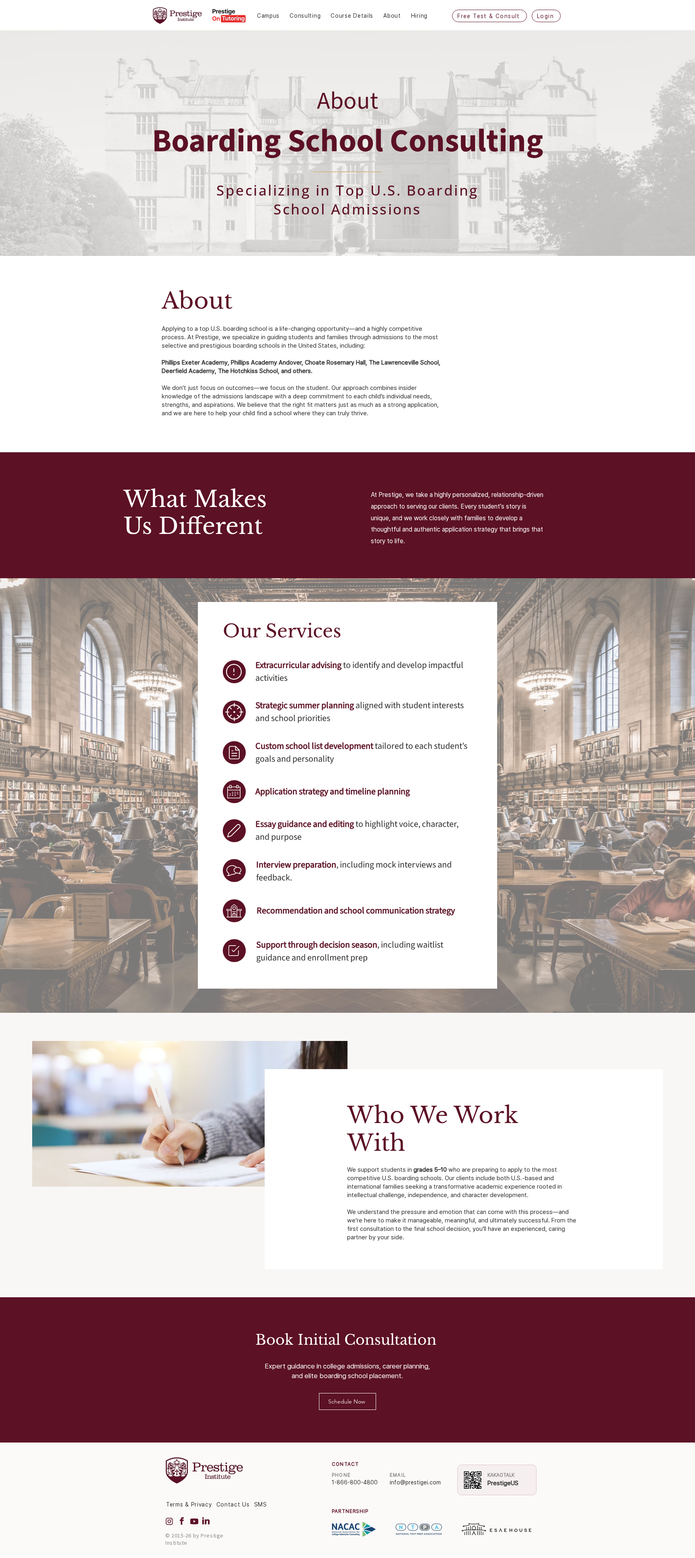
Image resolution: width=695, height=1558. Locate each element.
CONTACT (345, 1464)
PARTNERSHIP (350, 1511)
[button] (273, 15)
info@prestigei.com (415, 1482)
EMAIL (398, 1475)
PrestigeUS (502, 1483)
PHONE (341, 1475)
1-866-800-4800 (355, 1482)
